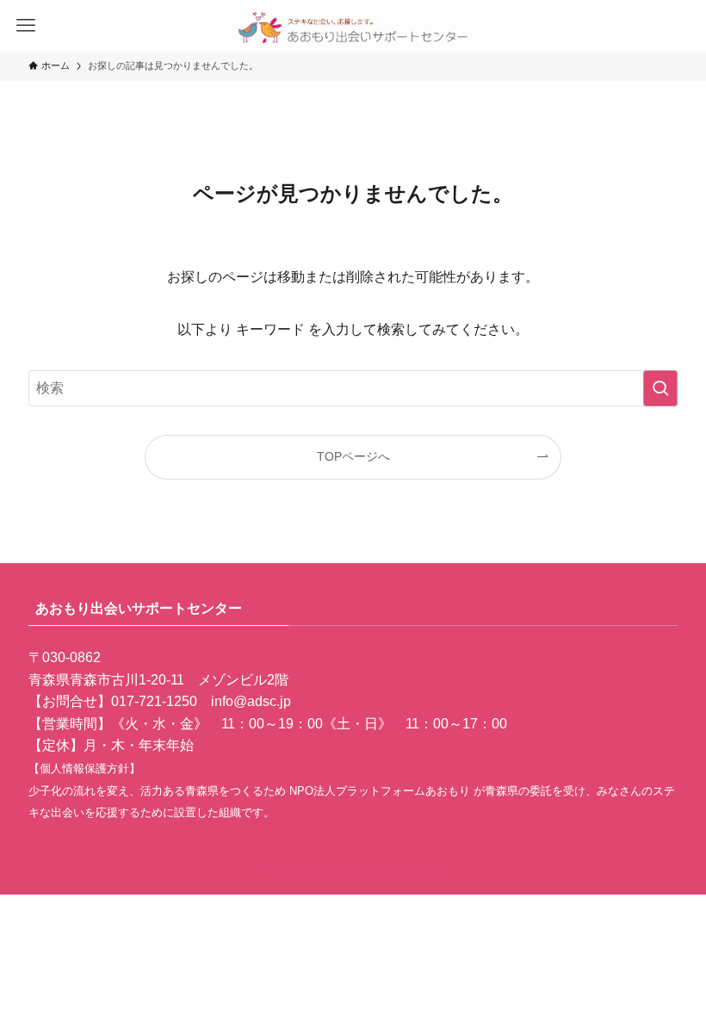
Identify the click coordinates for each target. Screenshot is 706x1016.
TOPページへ (353, 456)
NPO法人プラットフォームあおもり (381, 790)
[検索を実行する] (660, 388)
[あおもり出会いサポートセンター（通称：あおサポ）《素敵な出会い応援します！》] (353, 26)
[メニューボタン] (26, 26)
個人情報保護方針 (84, 768)
